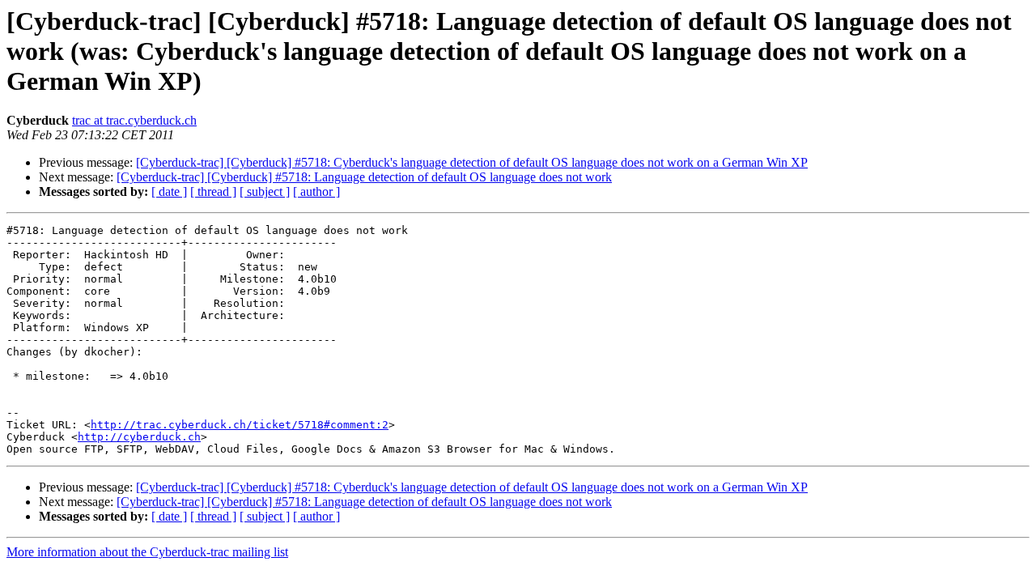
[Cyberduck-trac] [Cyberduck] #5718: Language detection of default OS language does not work (364, 177)
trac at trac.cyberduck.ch (134, 120)
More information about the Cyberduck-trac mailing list (147, 552)
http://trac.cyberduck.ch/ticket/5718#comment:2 (239, 425)
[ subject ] (265, 191)
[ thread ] (213, 191)
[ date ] (169, 191)
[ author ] (316, 191)
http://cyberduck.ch (139, 437)
